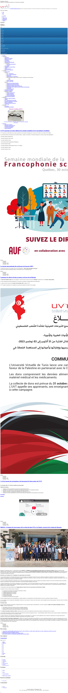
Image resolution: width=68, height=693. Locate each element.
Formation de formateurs (9, 90)
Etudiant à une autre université (4, 48)
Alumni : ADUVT (8, 68)
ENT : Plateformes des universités (10, 100)
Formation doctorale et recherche (10, 103)
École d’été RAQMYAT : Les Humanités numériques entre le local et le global (16, 633)
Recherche (2, 35)
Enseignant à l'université (4, 53)
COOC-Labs (7, 104)
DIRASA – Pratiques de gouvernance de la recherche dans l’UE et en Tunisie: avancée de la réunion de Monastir (31, 527)
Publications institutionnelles (9, 62)
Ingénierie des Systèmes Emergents (13, 83)
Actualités (4, 15)
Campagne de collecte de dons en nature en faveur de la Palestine (18, 277)
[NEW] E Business (10, 80)
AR (3, 12)
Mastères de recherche (10, 94)
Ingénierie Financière (10, 88)
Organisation (7, 60)
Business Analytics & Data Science (13, 84)
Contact (4, 20)
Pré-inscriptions (7, 71)
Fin (3, 654)
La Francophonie (5, 687)
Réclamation (4, 664)
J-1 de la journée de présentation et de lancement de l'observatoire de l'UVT (21, 481)
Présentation (7, 57)
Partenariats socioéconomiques (10, 125)
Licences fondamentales (11, 95)
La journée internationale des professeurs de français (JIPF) (16, 266)
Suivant (4, 653)
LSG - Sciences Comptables (11, 74)
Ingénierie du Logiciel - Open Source (13, 85)
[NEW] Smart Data (10, 81)
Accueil (2, 28)
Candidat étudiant (3, 45)
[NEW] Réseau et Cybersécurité (12, 76)
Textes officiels (7, 61)
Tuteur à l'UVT (3, 51)
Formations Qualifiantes (9, 89)
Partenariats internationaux (11, 64)
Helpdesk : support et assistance (10, 98)
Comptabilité (9, 87)
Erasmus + (4, 686)
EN (3, 14)
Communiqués (3, 638)
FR (3, 13)
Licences (4, 670)
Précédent (4, 642)
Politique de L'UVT (8, 59)
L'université (2, 30)
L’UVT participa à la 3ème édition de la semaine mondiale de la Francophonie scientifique (25, 130)
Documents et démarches (9, 69)
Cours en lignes (4, 680)
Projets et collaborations (9, 102)
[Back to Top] (0, 692)
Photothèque (5, 19)
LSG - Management (10, 73)
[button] (67, 30)
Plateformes (2, 33)
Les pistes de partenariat (9, 127)
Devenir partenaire (8, 128)
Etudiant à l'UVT (3, 46)
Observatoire (5, 17)
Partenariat (2, 36)
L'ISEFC (6, 67)
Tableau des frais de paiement (10, 96)
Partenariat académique (8, 124)
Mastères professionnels (11, 92)
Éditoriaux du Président (9, 58)
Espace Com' (5, 18)
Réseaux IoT (9, 75)
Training (6, 99)
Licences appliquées (10, 93)
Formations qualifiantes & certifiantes (11, 101)
